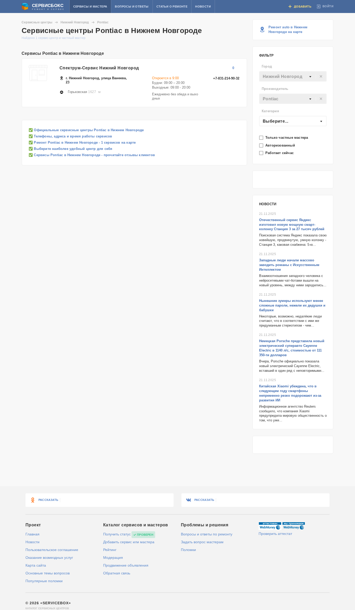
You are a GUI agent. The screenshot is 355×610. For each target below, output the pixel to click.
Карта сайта (35, 565)
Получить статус (117, 534)
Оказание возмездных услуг (49, 557)
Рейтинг (109, 550)
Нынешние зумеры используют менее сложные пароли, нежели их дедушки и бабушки (292, 305)
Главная (32, 534)
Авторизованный (280, 145)
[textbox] (293, 77)
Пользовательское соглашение (51, 550)
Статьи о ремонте (171, 6)
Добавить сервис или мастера (128, 542)
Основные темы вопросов (47, 573)
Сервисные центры (37, 22)
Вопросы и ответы (131, 6)
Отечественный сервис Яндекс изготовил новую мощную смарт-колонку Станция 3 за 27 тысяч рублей (291, 224)
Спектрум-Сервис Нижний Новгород (99, 68)
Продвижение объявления (125, 565)
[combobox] (293, 76)
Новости (203, 6)
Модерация (113, 557)
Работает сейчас (280, 153)
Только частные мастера (287, 138)
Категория (270, 111)
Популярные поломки (44, 581)
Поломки (188, 550)
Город (267, 66)
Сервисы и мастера (90, 6)
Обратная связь (116, 573)
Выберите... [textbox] (275, 121)
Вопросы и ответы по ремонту (206, 534)
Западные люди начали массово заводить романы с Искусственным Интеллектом (289, 264)
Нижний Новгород (75, 22)
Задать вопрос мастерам (202, 542)
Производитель (275, 89)
